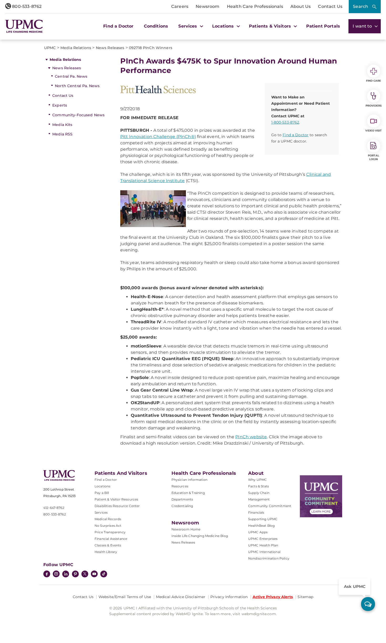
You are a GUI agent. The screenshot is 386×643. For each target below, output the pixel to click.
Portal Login (373, 157)
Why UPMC (257, 480)
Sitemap (305, 596)
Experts (59, 105)
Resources (179, 486)
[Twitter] (84, 574)
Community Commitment (269, 506)
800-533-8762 (26, 6)
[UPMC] (24, 26)
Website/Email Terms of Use (124, 596)
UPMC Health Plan (263, 545)
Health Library (106, 552)
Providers (374, 105)
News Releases (66, 68)
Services (101, 512)
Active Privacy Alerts (273, 596)
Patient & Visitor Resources (116, 499)
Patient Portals (323, 26)
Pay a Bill (102, 493)
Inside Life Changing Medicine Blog (199, 536)
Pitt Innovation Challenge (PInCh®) (158, 136)
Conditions (156, 26)
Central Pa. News (71, 76)
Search (360, 6)
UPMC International (264, 552)
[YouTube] (94, 574)
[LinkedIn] (65, 574)
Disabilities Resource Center (117, 506)
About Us (300, 6)
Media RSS (62, 134)
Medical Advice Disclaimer (181, 596)
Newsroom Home (186, 529)
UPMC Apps (258, 532)
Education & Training (188, 493)
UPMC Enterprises (263, 539)
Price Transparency (110, 532)
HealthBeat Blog (261, 526)
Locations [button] (223, 26)
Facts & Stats (258, 486)
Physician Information (189, 480)
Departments (182, 499)
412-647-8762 (53, 508)
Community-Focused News (78, 115)
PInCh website (251, 436)
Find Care (373, 80)
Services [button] (188, 26)
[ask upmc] (368, 604)
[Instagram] (56, 574)
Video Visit (373, 130)
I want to (363, 26)
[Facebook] (46, 574)
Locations (102, 486)
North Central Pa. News (77, 85)
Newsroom (207, 6)
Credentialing (182, 506)
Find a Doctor (118, 26)
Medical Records (108, 519)
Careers (179, 6)
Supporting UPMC (263, 519)
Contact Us (330, 6)
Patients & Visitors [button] (270, 26)
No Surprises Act (108, 526)
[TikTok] (103, 574)
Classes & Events (108, 545)
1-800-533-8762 (285, 122)
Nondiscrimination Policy (268, 558)
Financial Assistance (111, 539)
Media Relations (65, 59)
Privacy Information (229, 596)
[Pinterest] (75, 574)
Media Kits (62, 124)
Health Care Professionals (255, 6)
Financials (256, 512)
